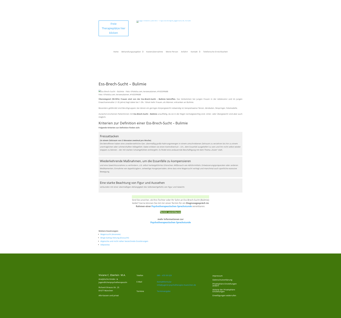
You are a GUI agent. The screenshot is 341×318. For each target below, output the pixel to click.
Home (116, 52)
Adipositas (105, 244)
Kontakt (194, 52)
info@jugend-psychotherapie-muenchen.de (176, 285)
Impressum (217, 276)
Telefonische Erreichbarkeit (215, 52)
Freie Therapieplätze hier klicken (113, 28)
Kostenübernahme (154, 52)
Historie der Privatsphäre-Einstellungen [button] (224, 291)
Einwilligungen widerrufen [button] (224, 296)
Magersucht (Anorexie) (110, 234)
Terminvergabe (163, 291)
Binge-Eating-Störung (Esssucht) (114, 237)
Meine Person (172, 52)
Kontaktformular (164, 281)
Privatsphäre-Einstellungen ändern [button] (224, 285)
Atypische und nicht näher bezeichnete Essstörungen (124, 241)
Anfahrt (184, 52)
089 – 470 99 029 (164, 275)
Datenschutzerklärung (222, 280)
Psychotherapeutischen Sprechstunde (170, 222)
